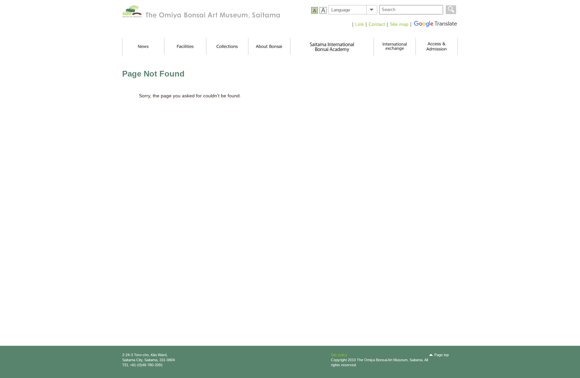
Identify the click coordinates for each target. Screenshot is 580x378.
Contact (377, 24)
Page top (441, 355)
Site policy (339, 355)
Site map (399, 24)
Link (359, 24)
